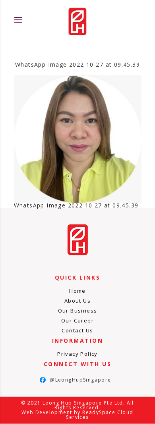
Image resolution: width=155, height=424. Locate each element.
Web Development (46, 412)
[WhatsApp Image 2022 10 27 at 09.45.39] (77, 139)
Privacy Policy (77, 353)
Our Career (77, 320)
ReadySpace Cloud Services (99, 414)
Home (77, 290)
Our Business (77, 310)
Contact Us (77, 330)
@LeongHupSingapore (75, 380)
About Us (77, 300)
